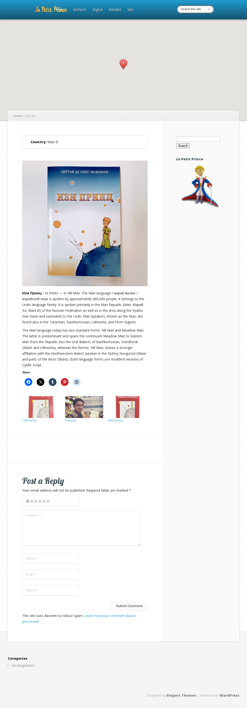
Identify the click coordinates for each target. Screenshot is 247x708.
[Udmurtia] (41, 407)
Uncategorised (22, 665)
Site (130, 10)
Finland (70, 420)
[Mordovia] (127, 407)
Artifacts (79, 10)
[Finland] (84, 407)
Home (18, 116)
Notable (115, 10)
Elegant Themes (181, 695)
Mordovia (115, 420)
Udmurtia (29, 420)
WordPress (229, 695)
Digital (98, 10)
